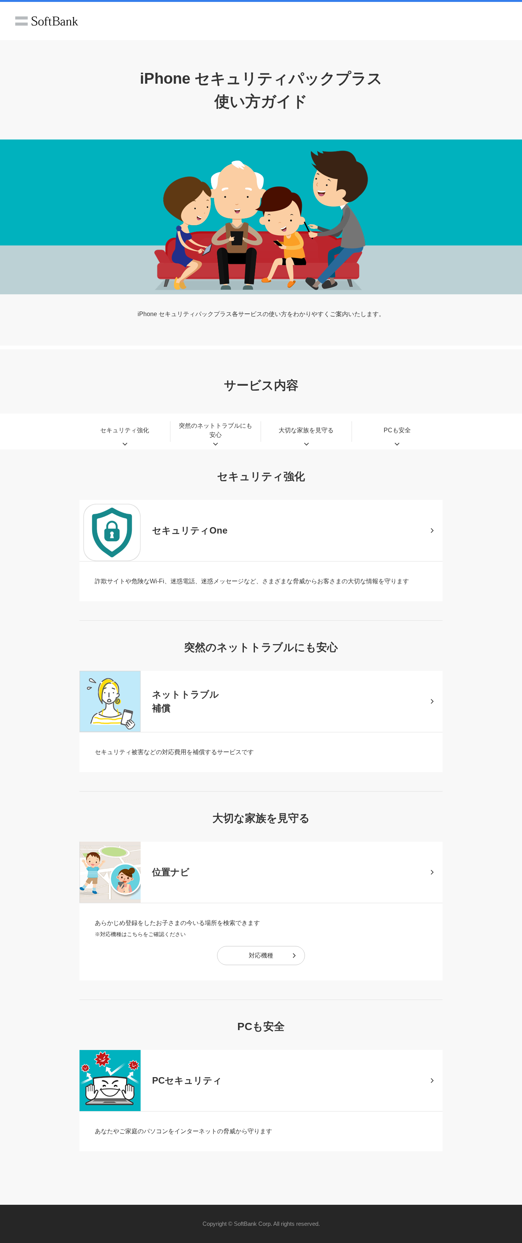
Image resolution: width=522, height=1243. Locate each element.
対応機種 (261, 955)
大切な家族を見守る (306, 430)
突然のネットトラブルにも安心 (215, 430)
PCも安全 (397, 430)
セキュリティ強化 (124, 430)
